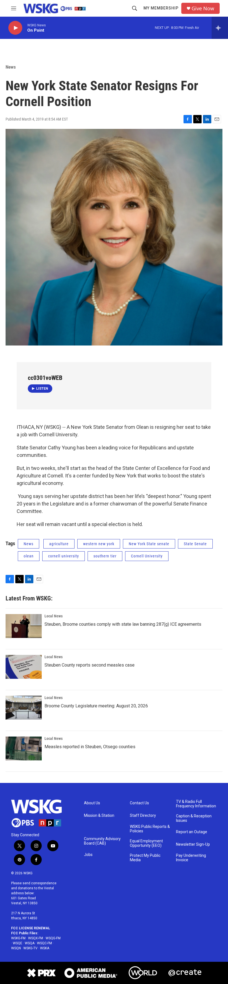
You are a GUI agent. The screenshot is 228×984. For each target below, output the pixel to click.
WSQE (17, 943)
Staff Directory (143, 815)
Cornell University (147, 556)
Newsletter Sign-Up (193, 844)
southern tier (105, 556)
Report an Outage (191, 832)
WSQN (16, 948)
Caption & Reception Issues (194, 818)
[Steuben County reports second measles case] (24, 667)
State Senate (195, 544)
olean (29, 556)
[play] (15, 28)
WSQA (29, 943)
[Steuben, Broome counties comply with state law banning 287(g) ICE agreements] (24, 626)
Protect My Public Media (145, 857)
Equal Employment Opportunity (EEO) (146, 843)
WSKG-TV (30, 948)
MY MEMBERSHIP (161, 8)
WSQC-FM (44, 943)
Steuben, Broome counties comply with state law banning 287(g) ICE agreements (122, 624)
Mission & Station (99, 815)
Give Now (203, 8)
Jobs (88, 855)
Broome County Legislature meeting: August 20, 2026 (96, 705)
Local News (53, 616)
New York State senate (149, 544)
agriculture (59, 544)
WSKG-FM (18, 938)
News (11, 67)
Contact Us (139, 803)
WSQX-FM (35, 938)
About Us (92, 803)
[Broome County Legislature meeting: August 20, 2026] (24, 708)
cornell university (63, 556)
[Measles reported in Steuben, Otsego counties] (24, 748)
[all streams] (220, 28)
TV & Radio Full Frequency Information (196, 804)
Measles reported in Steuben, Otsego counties (89, 746)
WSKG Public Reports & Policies (150, 829)
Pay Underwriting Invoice (191, 857)
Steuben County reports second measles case (89, 665)
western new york (98, 544)
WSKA (44, 948)
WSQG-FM (53, 938)
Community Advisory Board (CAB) (102, 841)
